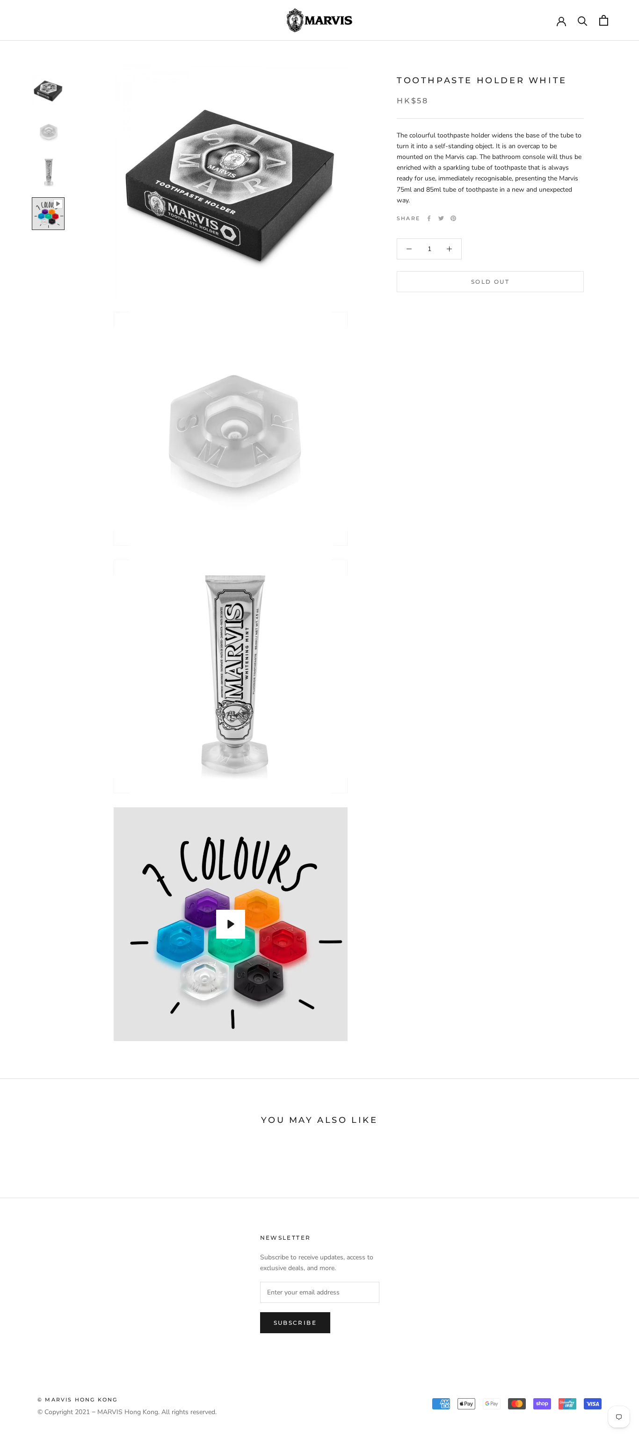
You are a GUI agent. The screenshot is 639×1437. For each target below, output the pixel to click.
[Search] (583, 20)
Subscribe (295, 1322)
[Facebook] (429, 218)
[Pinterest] (453, 218)
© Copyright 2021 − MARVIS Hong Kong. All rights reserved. (127, 1412)
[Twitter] (441, 218)
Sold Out (490, 281)
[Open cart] (603, 20)
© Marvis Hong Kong (77, 1399)
